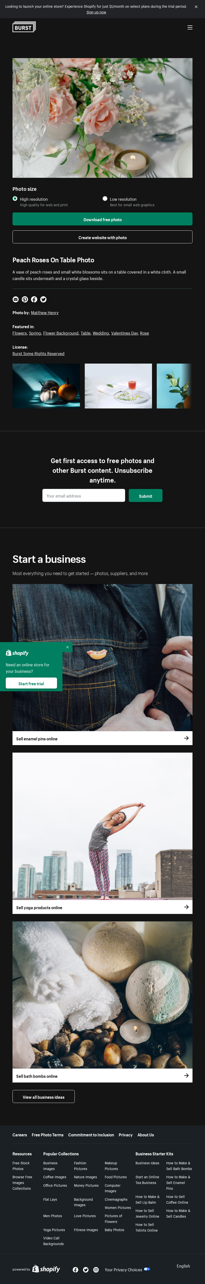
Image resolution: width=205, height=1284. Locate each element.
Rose (144, 332)
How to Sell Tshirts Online (147, 1227)
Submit (145, 495)
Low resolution (123, 199)
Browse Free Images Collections (22, 1182)
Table (85, 332)
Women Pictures (118, 1207)
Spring (35, 332)
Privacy (126, 1134)
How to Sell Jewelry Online (147, 1213)
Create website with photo (102, 237)
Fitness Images (86, 1229)
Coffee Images (54, 1176)
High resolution (34, 199)
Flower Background (60, 332)
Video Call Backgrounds (53, 1240)
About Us (146, 1134)
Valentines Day (124, 332)
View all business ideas (43, 1096)
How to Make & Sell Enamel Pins (178, 1182)
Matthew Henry (44, 312)
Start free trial (31, 683)
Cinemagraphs (116, 1199)
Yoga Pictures (54, 1229)
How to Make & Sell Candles (178, 1213)
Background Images (83, 1201)
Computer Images (112, 1187)
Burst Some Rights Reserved (38, 353)
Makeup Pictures (111, 1165)
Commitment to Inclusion (91, 1134)
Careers (19, 1134)
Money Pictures (86, 1185)
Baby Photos (114, 1229)
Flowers (19, 332)
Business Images (50, 1165)
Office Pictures (55, 1185)
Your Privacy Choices (123, 1269)
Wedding (101, 332)
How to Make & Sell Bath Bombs (179, 1165)
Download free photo (103, 219)
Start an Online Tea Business (147, 1179)
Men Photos (52, 1215)
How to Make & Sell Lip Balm (148, 1199)
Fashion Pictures (80, 1165)
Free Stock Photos (21, 1165)
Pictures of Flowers (113, 1218)
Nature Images (85, 1176)
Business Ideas (147, 1162)
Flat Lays (50, 1199)
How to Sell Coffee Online (177, 1199)
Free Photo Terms (48, 1134)
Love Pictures (85, 1215)
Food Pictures (116, 1176)
